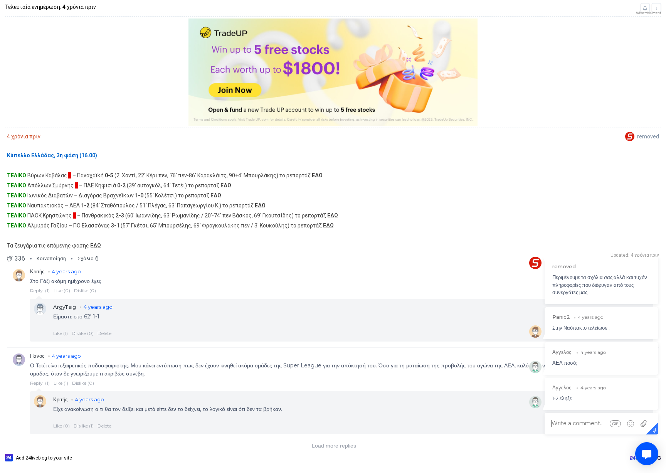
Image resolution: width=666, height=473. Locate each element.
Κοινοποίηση (51, 258)
